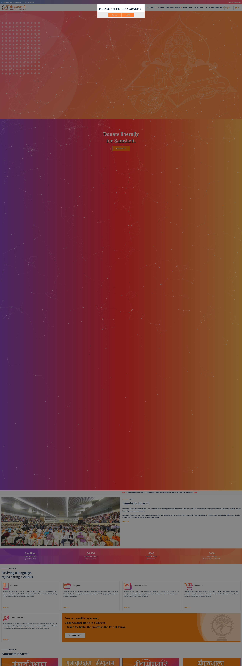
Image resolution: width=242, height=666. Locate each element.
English (128, 15)
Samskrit (115, 15)
